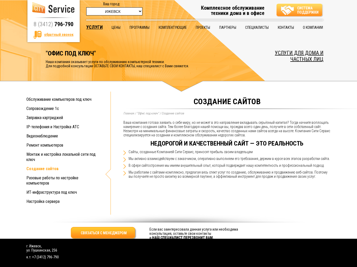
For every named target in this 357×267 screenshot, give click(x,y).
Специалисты (257, 27)
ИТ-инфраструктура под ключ (51, 192)
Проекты (203, 27)
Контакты (286, 27)
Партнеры (227, 27)
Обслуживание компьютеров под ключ (58, 99)
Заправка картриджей (44, 117)
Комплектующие (173, 27)
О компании (313, 27)
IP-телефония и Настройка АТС (52, 126)
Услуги (94, 27)
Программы (139, 27)
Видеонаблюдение (42, 136)
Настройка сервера (43, 201)
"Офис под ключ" (148, 113)
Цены (116, 27)
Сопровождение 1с (42, 108)
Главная (128, 113)
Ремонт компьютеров (44, 145)
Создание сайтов (42, 168)
